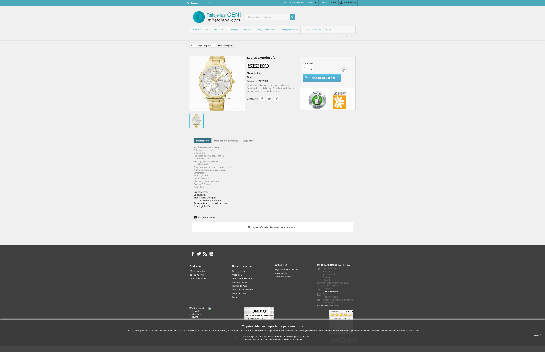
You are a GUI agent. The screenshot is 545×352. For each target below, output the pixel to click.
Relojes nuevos (196, 274)
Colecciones (220, 29)
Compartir (262, 98)
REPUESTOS (331, 29)
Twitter (199, 254)
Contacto (342, 36)
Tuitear (269, 98)
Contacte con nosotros (293, 2)
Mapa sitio (352, 36)
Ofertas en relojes (198, 271)
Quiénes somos (239, 282)
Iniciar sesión (281, 273)
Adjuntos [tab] (248, 140)
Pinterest (277, 98)
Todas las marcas (200, 29)
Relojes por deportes (267, 29)
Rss (205, 254)
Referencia (252, 81)
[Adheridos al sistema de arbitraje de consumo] (196, 312)
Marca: (250, 73)
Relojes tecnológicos (241, 29)
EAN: (249, 77)
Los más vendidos (197, 278)
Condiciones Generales (243, 278)
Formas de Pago (239, 286)
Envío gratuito (238, 271)
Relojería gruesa (290, 29)
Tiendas (236, 297)
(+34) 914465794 (330, 291)
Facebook (192, 254)
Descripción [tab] (202, 140)
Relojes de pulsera (312, 29)
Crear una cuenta (283, 276)
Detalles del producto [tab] (226, 140)
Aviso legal (237, 274)
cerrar (536, 336)
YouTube (211, 254)
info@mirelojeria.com (327, 305)
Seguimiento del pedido (286, 269)
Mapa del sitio (239, 293)
